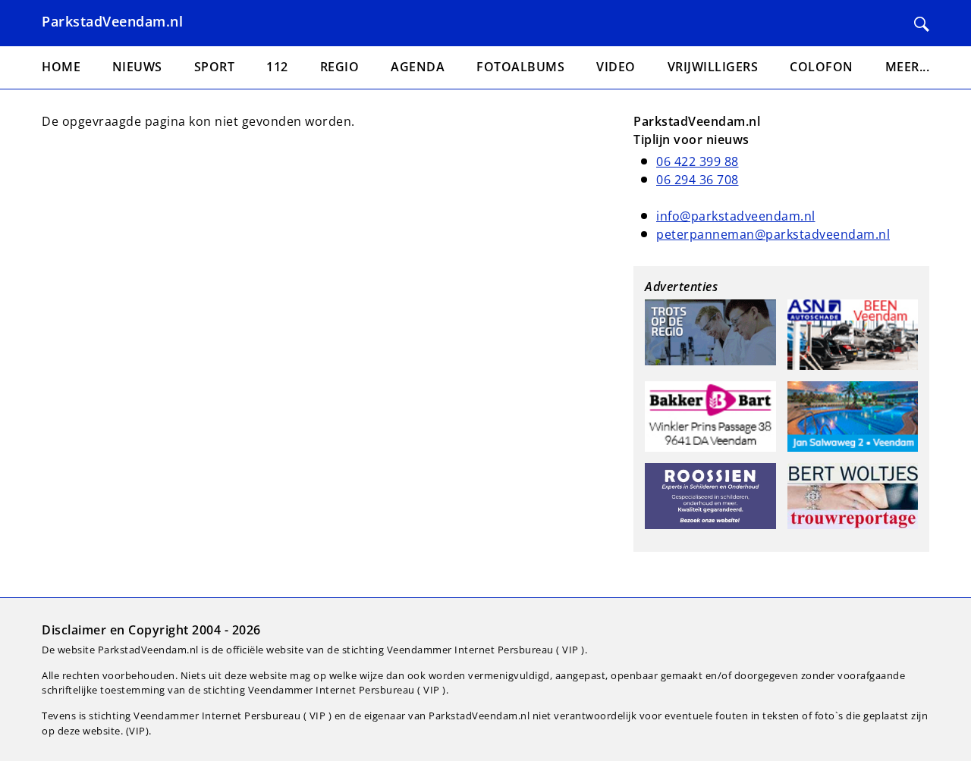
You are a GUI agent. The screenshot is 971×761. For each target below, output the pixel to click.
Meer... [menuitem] (907, 66)
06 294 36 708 (697, 179)
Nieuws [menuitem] (137, 66)
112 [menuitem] (277, 66)
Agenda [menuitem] (418, 66)
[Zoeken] (921, 24)
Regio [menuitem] (340, 66)
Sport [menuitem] (214, 66)
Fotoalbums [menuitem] (520, 66)
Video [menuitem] (616, 66)
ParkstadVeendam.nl (112, 21)
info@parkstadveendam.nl (735, 216)
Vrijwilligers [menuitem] (713, 66)
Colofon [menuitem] (821, 66)
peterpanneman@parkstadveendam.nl (773, 234)
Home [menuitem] (61, 66)
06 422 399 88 (697, 161)
